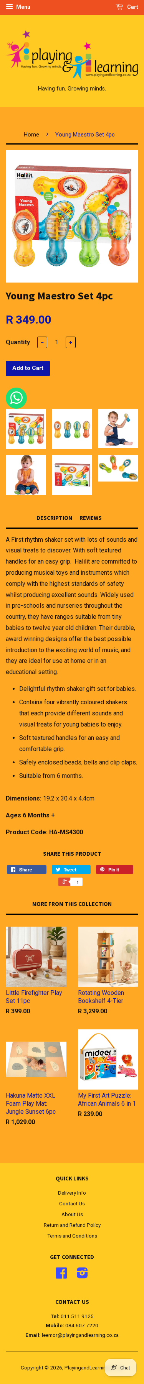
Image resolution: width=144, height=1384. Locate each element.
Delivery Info (72, 1193)
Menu (22, 7)
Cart (132, 7)
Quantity (18, 342)
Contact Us (72, 1203)
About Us (72, 1214)
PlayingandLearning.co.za (93, 1367)
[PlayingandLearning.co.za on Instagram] (82, 1275)
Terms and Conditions (72, 1236)
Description (54, 517)
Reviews (90, 517)
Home (31, 134)
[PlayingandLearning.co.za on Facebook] (61, 1275)
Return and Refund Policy (72, 1225)
